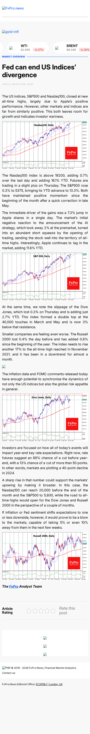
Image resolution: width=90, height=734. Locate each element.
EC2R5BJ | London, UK (49, 684)
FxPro (13, 586)
